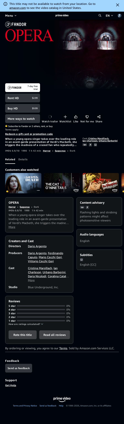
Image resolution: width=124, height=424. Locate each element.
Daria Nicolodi (37, 276)
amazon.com (17, 8)
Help (61, 405)
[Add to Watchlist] (65, 117)
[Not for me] (87, 117)
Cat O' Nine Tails (62, 183)
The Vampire (101, 183)
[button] (26, 324)
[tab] (10, 159)
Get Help (10, 385)
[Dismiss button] (118, 4)
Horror (47, 150)
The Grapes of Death (23, 183)
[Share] (99, 117)
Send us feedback (48, 405)
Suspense (60, 150)
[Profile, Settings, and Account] (119, 15)
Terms (63, 348)
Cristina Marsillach (98, 138)
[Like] (76, 117)
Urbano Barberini (108, 140)
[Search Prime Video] (100, 15)
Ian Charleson (90, 140)
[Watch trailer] (50, 117)
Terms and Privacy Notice (25, 405)
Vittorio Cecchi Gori (41, 261)
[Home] (62, 15)
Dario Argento (37, 246)
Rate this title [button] (22, 335)
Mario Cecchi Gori (50, 257)
